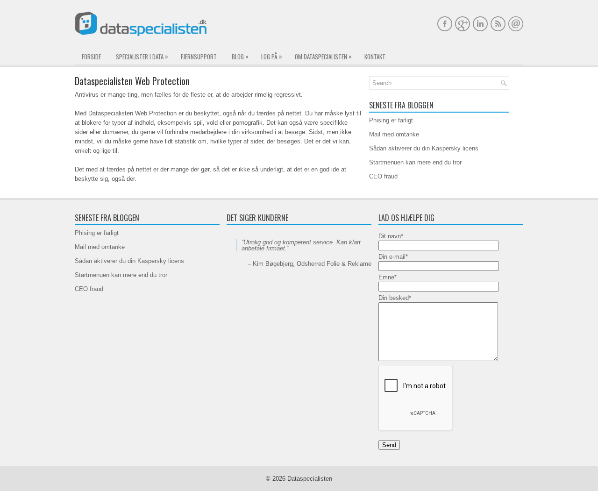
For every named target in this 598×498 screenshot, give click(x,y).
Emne (387, 277)
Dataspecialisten (309, 478)
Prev (234, 295)
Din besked (394, 297)
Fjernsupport (199, 56)
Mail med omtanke (394, 134)
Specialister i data (142, 56)
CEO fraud (383, 176)
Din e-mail (393, 256)
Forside (91, 56)
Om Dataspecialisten (323, 56)
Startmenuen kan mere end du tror (415, 162)
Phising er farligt (391, 120)
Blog (240, 56)
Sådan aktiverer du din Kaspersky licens (423, 148)
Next (363, 295)
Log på (271, 56)
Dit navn (390, 236)
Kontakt (374, 56)
